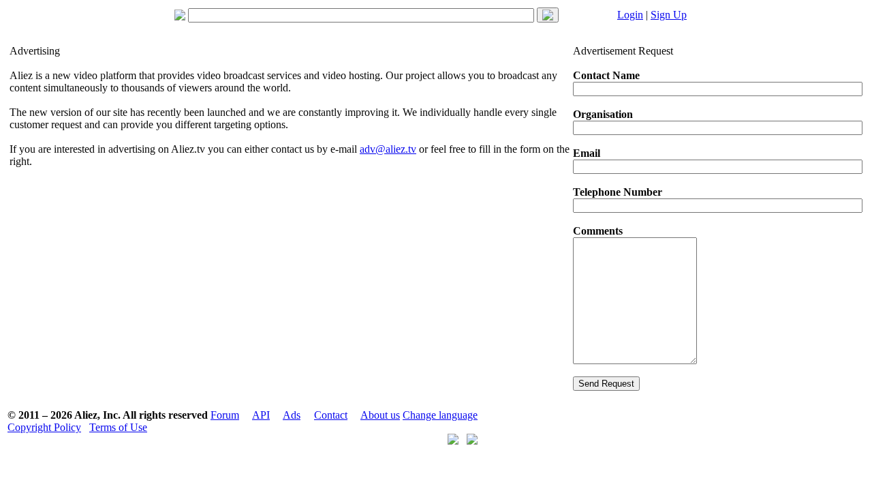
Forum (225, 415)
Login (630, 14)
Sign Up (669, 14)
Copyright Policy (44, 427)
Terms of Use (118, 427)
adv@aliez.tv (388, 149)
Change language (440, 415)
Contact (330, 415)
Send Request (606, 383)
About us (380, 415)
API (261, 415)
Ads (291, 415)
